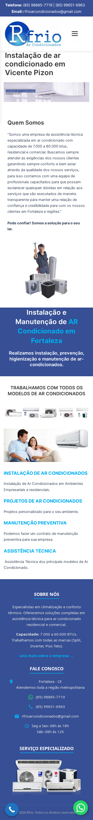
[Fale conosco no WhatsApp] (80, 807)
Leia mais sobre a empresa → (46, 655)
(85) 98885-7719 (50, 696)
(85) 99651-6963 (50, 706)
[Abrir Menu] (75, 33)
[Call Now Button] (12, 809)
